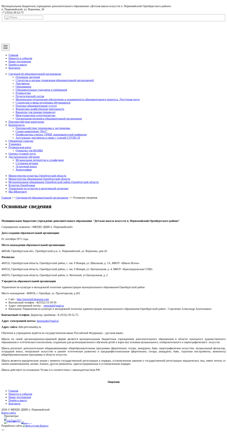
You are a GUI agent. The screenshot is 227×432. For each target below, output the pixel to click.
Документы (23, 83)
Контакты (14, 67)
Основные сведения (28, 77)
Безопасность (17, 124)
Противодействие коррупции (26, 121)
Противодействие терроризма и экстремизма (43, 128)
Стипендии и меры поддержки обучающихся (43, 102)
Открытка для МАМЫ (29, 150)
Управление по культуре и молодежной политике (38, 188)
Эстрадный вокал (26, 166)
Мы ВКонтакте (18, 191)
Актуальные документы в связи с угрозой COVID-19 (48, 137)
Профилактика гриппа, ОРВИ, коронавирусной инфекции (51, 134)
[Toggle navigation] (5, 47)
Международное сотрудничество (35, 115)
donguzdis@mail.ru (48, 320)
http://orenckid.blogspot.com (33, 299)
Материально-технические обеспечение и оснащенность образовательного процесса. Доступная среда (78, 99)
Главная (13, 55)
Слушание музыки (27, 163)
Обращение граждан (21, 140)
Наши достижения (20, 61)
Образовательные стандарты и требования (41, 89)
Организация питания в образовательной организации (49, 118)
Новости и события (20, 58)
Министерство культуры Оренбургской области (37, 175)
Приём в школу (18, 64)
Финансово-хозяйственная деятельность (40, 108)
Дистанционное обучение (24, 156)
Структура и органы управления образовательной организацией (55, 80)
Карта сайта (8, 412)
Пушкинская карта (20, 147)
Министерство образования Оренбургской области (39, 178)
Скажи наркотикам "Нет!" (31, 131)
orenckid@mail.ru (54, 305)
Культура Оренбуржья (22, 185)
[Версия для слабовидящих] (2, 429)
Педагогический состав (30, 96)
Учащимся (15, 144)
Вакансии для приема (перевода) (35, 112)
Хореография (24, 169)
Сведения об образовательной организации (35, 73)
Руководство (23, 93)
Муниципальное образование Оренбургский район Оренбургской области (54, 182)
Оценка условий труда (22, 153)
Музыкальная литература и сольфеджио (40, 160)
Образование (23, 86)
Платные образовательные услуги (36, 105)
